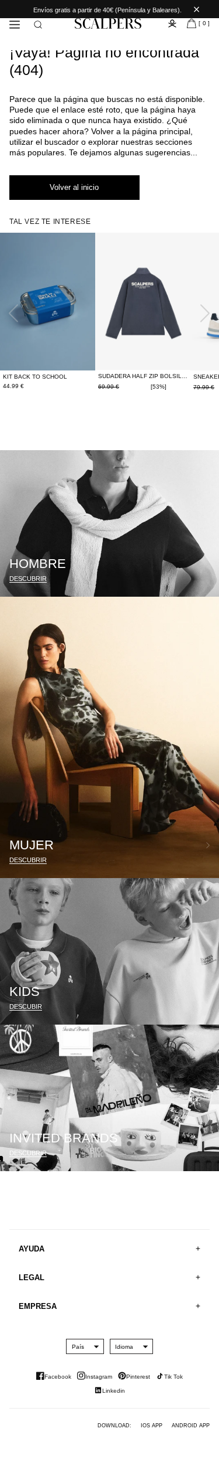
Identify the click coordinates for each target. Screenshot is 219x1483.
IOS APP (151, 1425)
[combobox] (78, 1346)
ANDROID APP (191, 1425)
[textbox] (78, 1346)
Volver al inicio (74, 187)
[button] (38, 25)
